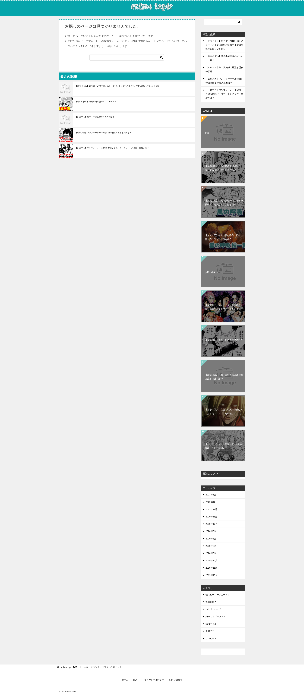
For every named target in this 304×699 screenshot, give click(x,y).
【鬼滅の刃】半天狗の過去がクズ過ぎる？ (224, 342)
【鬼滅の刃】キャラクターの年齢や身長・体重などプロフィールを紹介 (224, 307)
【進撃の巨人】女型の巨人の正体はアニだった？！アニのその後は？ (224, 411)
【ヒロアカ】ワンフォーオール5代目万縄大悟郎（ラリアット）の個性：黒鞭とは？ (112, 148)
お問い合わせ (211, 272)
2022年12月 (212, 502)
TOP (69, 667)
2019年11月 (211, 568)
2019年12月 (212, 560)
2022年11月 (211, 509)
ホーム (125, 679)
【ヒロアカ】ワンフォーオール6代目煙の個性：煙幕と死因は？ (103, 133)
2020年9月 (211, 531)
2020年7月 (211, 546)
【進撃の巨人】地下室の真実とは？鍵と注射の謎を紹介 (224, 376)
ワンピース (211, 638)
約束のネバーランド (215, 616)
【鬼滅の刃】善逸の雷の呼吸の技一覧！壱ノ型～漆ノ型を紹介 (223, 237)
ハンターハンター (214, 609)
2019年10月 (212, 575)
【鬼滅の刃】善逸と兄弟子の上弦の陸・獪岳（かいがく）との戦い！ (223, 167)
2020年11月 (211, 516)
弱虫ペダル (211, 624)
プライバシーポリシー (153, 679)
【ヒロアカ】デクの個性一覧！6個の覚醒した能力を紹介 (223, 446)
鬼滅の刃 (210, 631)
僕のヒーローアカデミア (218, 594)
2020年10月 (212, 524)
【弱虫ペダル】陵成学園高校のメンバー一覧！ (95, 102)
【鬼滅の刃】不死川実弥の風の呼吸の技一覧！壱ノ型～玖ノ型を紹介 (224, 202)
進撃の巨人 (211, 602)
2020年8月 (211, 538)
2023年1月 (211, 494)
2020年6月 (211, 553)
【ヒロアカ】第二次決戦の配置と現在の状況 (94, 117)
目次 (207, 133)
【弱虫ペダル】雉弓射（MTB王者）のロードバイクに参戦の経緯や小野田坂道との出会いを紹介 (117, 86)
